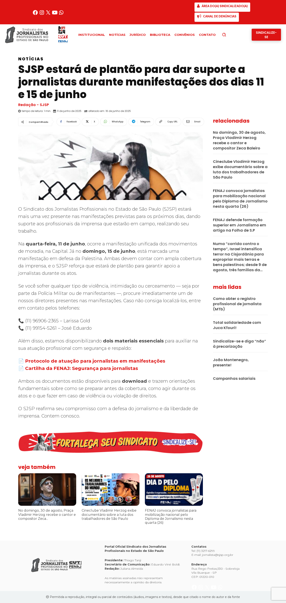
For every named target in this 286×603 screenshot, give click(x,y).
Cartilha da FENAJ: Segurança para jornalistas (81, 368)
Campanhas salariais (234, 378)
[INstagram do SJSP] (42, 14)
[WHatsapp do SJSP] (61, 14)
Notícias (31, 59)
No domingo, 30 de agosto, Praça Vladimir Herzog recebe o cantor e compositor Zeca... (47, 514)
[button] (231, 34)
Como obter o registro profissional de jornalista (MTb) (237, 304)
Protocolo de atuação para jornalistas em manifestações (95, 361)
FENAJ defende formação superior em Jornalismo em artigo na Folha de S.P (239, 225)
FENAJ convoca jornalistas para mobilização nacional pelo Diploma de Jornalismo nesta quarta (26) (170, 516)
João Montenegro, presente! (231, 362)
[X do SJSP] (48, 14)
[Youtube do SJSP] (55, 14)
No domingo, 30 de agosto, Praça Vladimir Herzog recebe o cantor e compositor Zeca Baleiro (239, 140)
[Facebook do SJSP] (35, 14)
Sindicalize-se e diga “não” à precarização (239, 343)
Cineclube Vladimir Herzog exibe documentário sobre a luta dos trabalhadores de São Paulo (109, 514)
